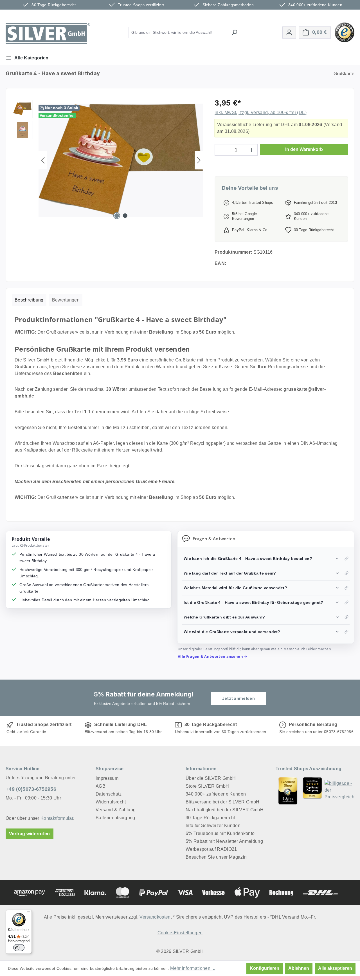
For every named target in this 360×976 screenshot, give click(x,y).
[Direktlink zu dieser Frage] (346, 558)
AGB (100, 786)
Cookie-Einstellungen (180, 932)
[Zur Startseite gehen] (48, 33)
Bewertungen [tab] (66, 300)
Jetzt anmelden (238, 698)
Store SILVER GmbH (207, 786)
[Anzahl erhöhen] (252, 150)
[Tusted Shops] (344, 32)
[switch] (18, 947)
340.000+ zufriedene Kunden (216, 794)
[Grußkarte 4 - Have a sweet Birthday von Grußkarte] (121, 160)
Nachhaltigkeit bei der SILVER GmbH (225, 809)
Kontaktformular (56, 818)
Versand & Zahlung (116, 809)
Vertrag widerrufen (29, 833)
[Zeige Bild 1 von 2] (116, 215)
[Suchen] (234, 32)
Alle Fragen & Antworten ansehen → (213, 656)
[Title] (288, 790)
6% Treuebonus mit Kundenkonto (220, 833)
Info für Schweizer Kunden (213, 825)
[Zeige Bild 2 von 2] (125, 215)
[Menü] (28, 913)
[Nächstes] (199, 160)
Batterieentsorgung (115, 817)
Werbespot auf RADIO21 (211, 849)
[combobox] (178, 32)
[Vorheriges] (43, 160)
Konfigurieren (264, 968)
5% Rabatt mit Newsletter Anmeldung (224, 841)
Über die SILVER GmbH (211, 778)
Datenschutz (109, 794)
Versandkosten (155, 917)
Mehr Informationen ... (192, 968)
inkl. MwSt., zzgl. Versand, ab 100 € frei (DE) (261, 112)
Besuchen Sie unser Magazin (216, 857)
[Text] (312, 790)
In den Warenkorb (304, 149)
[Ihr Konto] (289, 32)
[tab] (29, 300)
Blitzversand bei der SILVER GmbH (222, 801)
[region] (107, 160)
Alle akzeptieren (335, 968)
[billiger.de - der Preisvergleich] (339, 790)
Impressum (107, 778)
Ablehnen (298, 968)
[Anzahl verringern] (220, 150)
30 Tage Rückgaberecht (210, 817)
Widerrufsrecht (111, 801)
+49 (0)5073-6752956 (31, 789)
